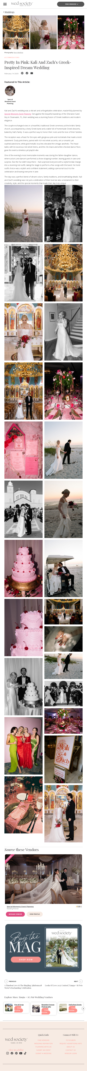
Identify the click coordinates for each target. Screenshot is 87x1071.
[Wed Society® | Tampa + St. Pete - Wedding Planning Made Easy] (22, 4)
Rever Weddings (18, 53)
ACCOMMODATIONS (11, 57)
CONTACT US (71, 1050)
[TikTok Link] (25, 1053)
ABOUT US (71, 1047)
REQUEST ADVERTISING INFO (71, 1043)
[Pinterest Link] (16, 1053)
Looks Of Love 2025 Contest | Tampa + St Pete (64, 985)
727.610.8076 (71, 1040)
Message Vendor (15, 914)
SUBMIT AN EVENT (43, 1050)
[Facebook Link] (12, 1053)
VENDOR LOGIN (71, 1053)
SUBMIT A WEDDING (43, 1053)
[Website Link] (16, 1044)
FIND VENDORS (43, 1040)
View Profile (35, 914)
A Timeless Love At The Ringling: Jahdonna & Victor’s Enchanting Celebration (23, 986)
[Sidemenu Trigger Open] (5, 4)
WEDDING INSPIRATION (43, 1043)
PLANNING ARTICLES (43, 1047)
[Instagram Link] (7, 1053)
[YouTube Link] (21, 1053)
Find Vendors (70, 4)
